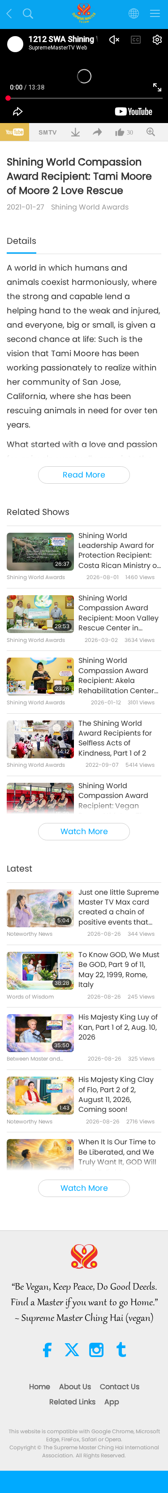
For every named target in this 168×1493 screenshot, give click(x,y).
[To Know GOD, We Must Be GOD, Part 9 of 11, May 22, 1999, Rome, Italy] (40, 971)
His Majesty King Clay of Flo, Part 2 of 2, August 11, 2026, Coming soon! (116, 1095)
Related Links (72, 1402)
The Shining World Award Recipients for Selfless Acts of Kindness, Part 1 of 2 (115, 738)
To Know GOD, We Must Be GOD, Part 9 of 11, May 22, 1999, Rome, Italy (118, 970)
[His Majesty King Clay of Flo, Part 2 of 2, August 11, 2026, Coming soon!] (40, 1096)
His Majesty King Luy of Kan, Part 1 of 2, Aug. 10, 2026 (118, 1027)
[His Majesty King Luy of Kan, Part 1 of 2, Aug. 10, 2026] (40, 1033)
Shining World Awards (90, 207)
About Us (75, 1387)
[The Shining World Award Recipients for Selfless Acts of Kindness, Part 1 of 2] (40, 739)
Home (39, 1387)
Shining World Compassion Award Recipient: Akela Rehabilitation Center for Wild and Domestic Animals (117, 676)
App (111, 1402)
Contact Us (119, 1387)
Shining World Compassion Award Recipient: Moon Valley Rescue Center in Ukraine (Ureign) (118, 613)
